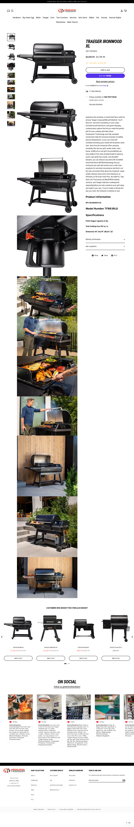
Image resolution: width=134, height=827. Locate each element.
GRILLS (33, 775)
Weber (91, 17)
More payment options (105, 81)
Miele (38, 17)
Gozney (104, 17)
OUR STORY (72, 775)
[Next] (132, 637)
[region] (102, 146)
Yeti (97, 17)
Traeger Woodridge (83, 647)
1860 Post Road (14, 778)
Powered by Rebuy (67, 666)
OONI (32, 790)
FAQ (51, 780)
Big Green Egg (28, 17)
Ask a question (91, 246)
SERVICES (34, 785)
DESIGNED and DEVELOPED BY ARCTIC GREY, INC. (89, 809)
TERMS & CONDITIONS (38, 809)
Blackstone (60, 22)
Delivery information (93, 239)
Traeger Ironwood (18, 647)
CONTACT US (72, 785)
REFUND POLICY (54, 790)
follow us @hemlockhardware (67, 686)
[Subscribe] (123, 780)
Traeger (45, 17)
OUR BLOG (72, 780)
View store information (95, 104)
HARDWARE (34, 780)
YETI (32, 799)
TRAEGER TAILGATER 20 (116, 647)
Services (73, 17)
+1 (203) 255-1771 (14, 783)
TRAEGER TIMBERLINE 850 (50, 647)
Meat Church (72, 22)
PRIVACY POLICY (52, 809)
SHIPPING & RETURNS (56, 785)
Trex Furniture (62, 17)
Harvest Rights (115, 17)
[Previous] (2, 637)
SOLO (32, 795)
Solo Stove (82, 17)
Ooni (52, 17)
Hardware (17, 17)
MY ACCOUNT (54, 775)
